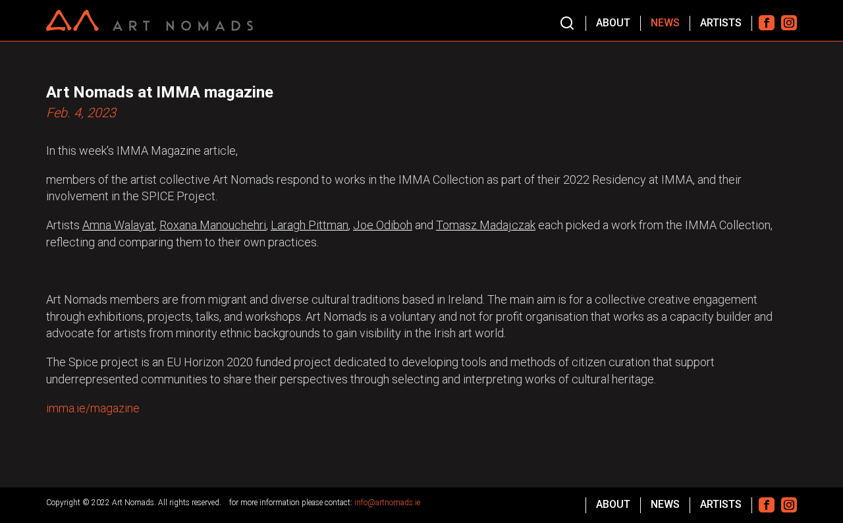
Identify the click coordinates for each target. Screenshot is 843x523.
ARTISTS (721, 22)
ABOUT (613, 22)
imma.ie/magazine (93, 408)
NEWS (665, 22)
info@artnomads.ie (387, 502)
